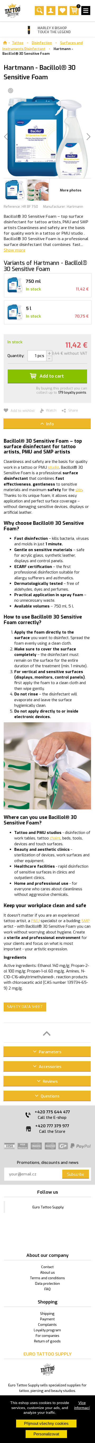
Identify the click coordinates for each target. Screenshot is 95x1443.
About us (47, 1272)
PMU (35, 920)
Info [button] (49, 424)
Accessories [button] (49, 1066)
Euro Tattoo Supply (48, 1207)
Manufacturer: (54, 206)
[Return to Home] (5, 43)
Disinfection (42, 43)
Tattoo (17, 43)
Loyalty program (47, 1330)
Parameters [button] (49, 1052)
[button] (47, 1033)
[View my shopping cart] (74, 13)
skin (78, 489)
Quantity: (15, 355)
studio (53, 467)
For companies (47, 1335)
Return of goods (47, 1341)
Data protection (47, 1283)
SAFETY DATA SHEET (25, 1006)
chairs (55, 838)
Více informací (82, 1405)
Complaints (47, 1324)
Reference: (12, 206)
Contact (47, 1267)
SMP (86, 920)
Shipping (47, 1313)
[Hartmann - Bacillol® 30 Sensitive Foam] (15, 190)
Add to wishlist (22, 410)
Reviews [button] (50, 1081)
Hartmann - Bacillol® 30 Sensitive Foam (37, 51)
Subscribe (75, 1174)
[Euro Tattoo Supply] (12, 10)
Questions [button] (49, 1096)
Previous (9, 191)
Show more (14, 250)
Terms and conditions (47, 1278)
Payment (47, 1319)
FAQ (47, 1289)
